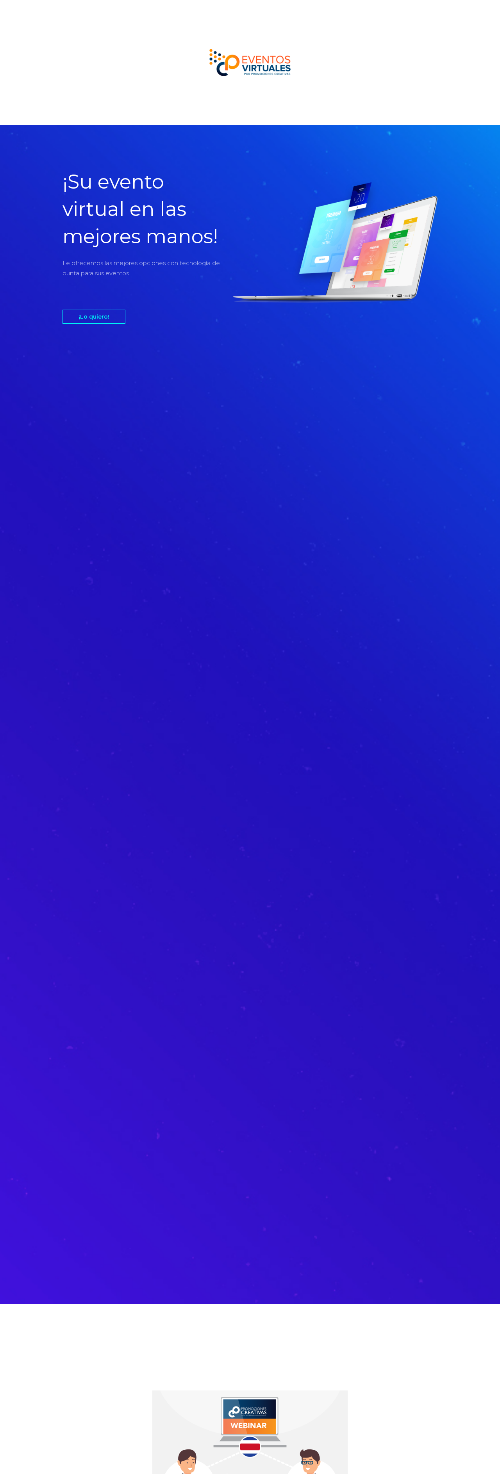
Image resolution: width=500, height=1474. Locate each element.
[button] (93, 317)
